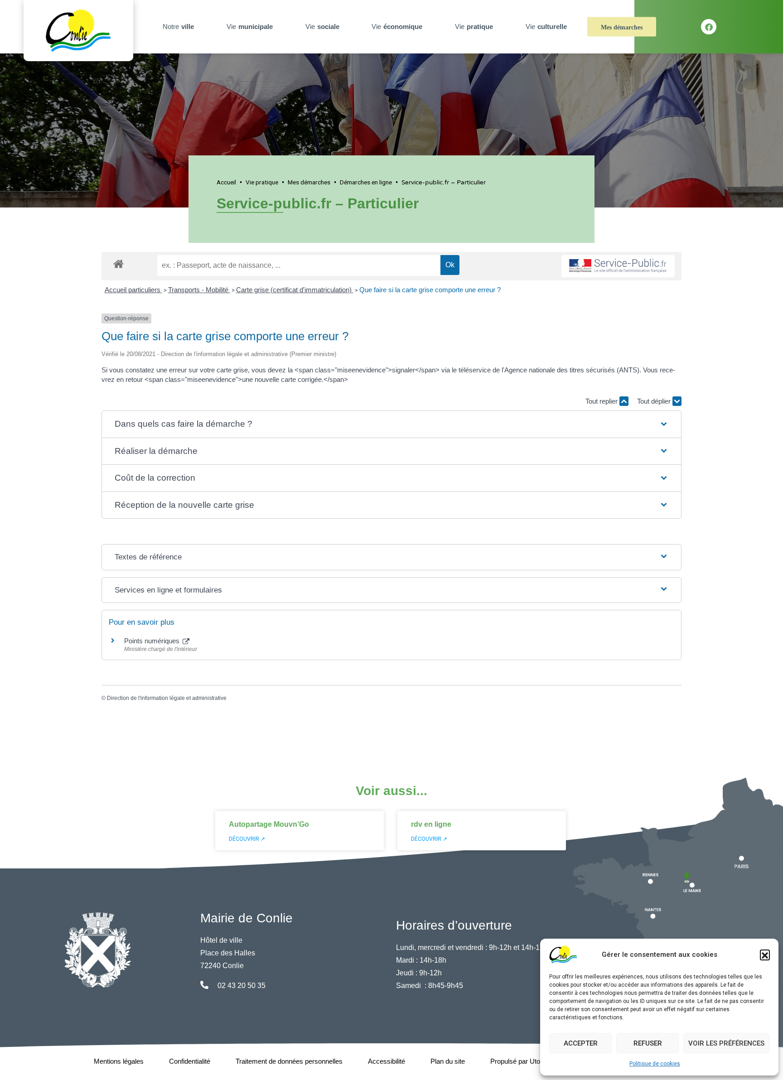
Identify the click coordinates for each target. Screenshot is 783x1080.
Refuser (647, 1043)
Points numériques (152, 641)
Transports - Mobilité (199, 290)
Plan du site (447, 1061)
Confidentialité (189, 1061)
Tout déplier (654, 401)
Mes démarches (622, 27)
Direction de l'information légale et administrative (167, 698)
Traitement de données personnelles (289, 1061)
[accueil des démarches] (118, 262)
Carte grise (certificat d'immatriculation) (294, 290)
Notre (178, 26)
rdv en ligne (431, 824)
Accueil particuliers (133, 290)
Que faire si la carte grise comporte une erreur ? (430, 290)
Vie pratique (262, 182)
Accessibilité (386, 1061)
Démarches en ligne (366, 182)
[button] (764, 954)
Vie (250, 26)
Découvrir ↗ (247, 839)
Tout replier (602, 401)
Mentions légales (119, 1061)
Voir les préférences (726, 1043)
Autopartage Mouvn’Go (269, 824)
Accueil (226, 182)
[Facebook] (708, 26)
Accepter (581, 1043)
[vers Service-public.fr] (618, 266)
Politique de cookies (654, 1064)
